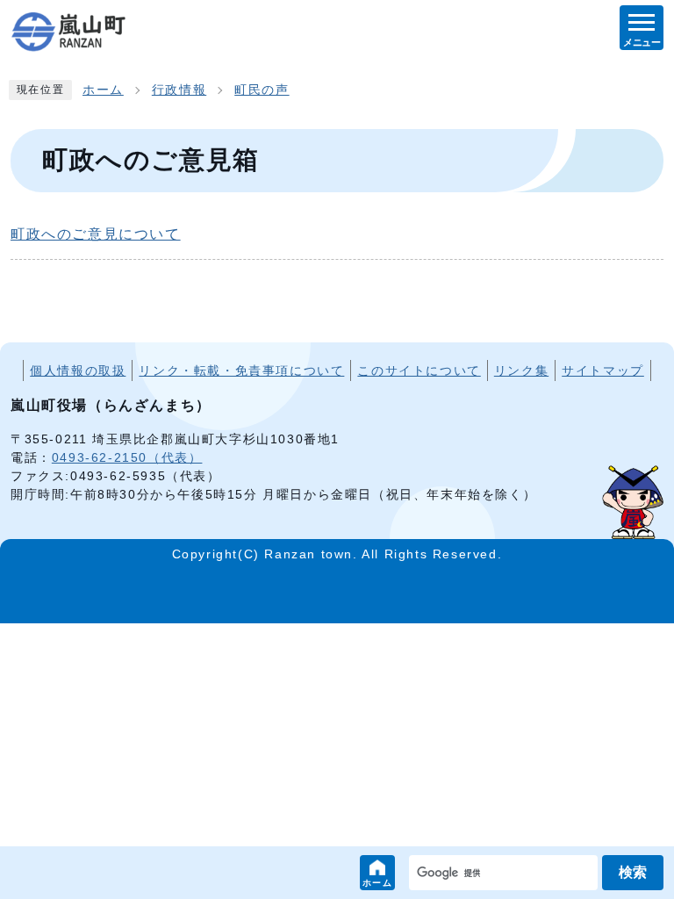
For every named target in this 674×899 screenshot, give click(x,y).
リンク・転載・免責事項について (241, 370)
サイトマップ (603, 370)
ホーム (377, 883)
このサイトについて (418, 370)
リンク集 (521, 370)
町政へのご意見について (96, 234)
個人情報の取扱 (77, 370)
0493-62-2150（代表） (127, 457)
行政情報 (179, 90)
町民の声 (261, 90)
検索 (633, 872)
